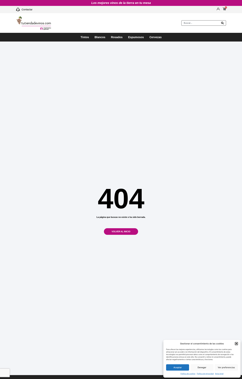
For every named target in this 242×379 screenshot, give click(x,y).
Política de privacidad (205, 374)
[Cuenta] (218, 9)
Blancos (100, 37)
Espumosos (136, 37)
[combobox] (200, 23)
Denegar (202, 367)
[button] (236, 343)
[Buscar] (223, 23)
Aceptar (178, 367)
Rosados (117, 37)
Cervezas (155, 37)
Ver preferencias (226, 367)
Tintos (85, 37)
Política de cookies (188, 374)
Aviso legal (219, 374)
